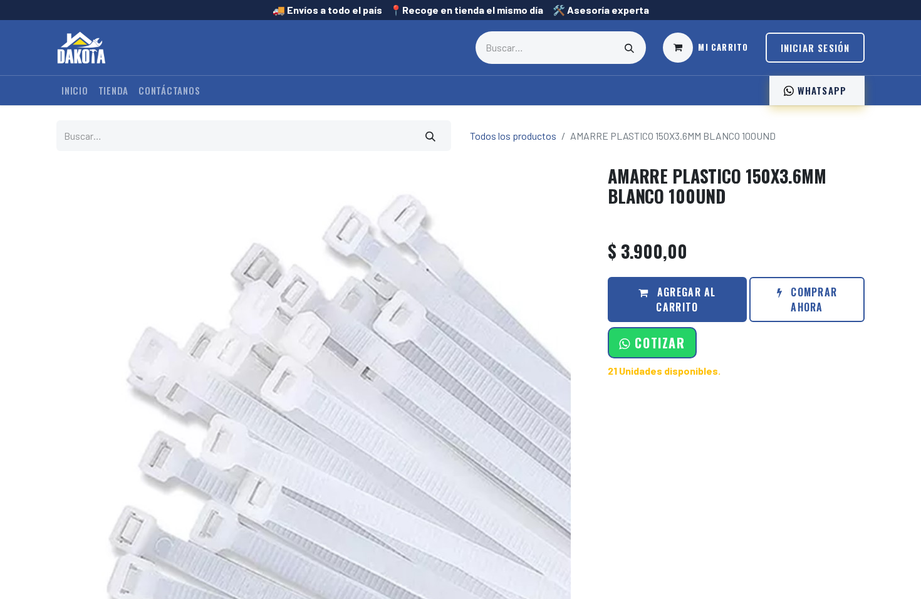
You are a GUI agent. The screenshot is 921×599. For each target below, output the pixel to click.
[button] (652, 342)
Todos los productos (513, 136)
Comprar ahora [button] (812, 299)
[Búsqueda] (629, 47)
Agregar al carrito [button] (685, 299)
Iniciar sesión (815, 48)
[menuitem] (74, 90)
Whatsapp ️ (822, 90)
